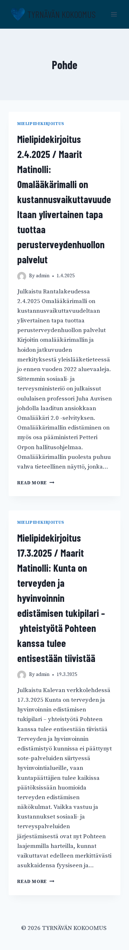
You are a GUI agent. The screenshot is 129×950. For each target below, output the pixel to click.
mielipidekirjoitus (40, 123)
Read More (32, 483)
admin (42, 276)
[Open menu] (113, 14)
